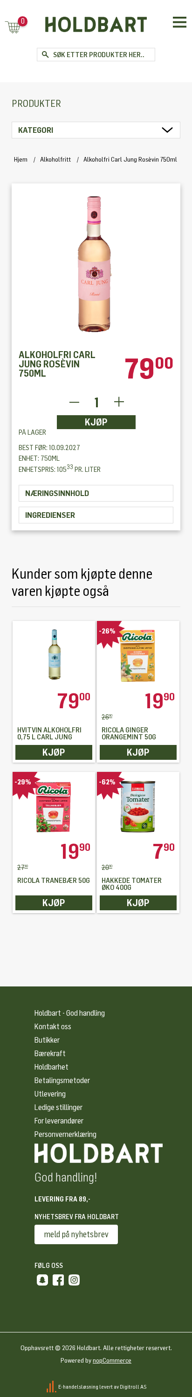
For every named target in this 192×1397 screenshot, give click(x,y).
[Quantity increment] (119, 402)
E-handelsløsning (78, 1386)
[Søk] (45, 54)
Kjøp (96, 422)
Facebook (58, 1280)
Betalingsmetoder (62, 1080)
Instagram (74, 1280)
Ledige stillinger (58, 1107)
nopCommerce (112, 1360)
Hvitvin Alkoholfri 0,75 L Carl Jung (49, 734)
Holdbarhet (51, 1067)
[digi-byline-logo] (52, 1386)
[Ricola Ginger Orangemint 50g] (138, 655)
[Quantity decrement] (74, 402)
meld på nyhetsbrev (76, 1234)
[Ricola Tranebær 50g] (54, 806)
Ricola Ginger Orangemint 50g (129, 734)
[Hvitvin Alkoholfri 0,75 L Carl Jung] (54, 655)
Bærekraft (50, 1053)
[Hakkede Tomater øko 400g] (138, 806)
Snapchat (42, 1280)
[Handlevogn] (13, 28)
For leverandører (58, 1120)
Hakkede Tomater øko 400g (132, 884)
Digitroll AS (133, 1386)
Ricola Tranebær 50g (53, 880)
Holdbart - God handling (69, 1013)
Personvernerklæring (65, 1134)
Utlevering (50, 1094)
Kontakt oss (52, 1026)
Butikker (47, 1040)
